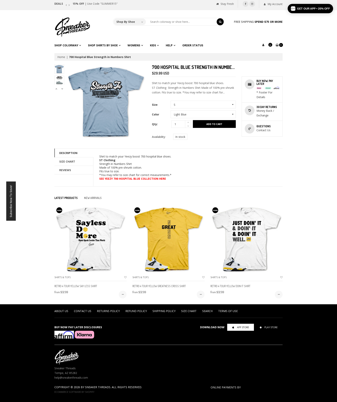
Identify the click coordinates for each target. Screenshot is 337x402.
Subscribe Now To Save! (11, 201)
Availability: (159, 137)
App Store (243, 327)
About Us (61, 311)
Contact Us (82, 311)
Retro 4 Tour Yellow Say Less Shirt (75, 286)
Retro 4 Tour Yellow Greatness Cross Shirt (159, 286)
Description (68, 153)
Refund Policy (136, 311)
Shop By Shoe (125, 22)
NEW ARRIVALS (93, 198)
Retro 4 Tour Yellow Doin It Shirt (230, 286)
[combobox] (181, 22)
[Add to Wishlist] (125, 277)
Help (169, 45)
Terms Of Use (228, 311)
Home (61, 57)
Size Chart (67, 161)
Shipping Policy (164, 311)
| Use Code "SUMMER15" (95, 3)
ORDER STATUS (192, 45)
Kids (153, 45)
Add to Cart (214, 124)
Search (207, 311)
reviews (65, 170)
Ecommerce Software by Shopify (74, 391)
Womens (134, 45)
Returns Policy (108, 311)
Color (155, 114)
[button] (310, 8)
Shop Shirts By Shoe (103, 45)
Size (155, 104)
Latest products (66, 198)
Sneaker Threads (97, 387)
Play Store (271, 327)
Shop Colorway (66, 45)
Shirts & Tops (62, 277)
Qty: (155, 124)
